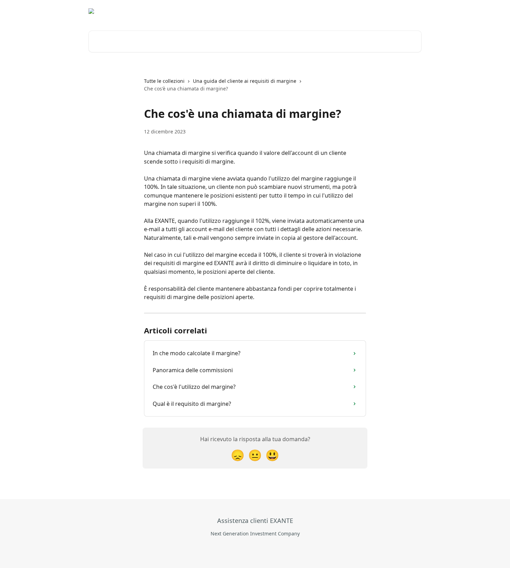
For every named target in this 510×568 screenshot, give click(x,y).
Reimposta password (356, 11)
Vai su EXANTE (267, 11)
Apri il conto (307, 11)
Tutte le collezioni (164, 81)
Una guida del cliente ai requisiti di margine (244, 81)
